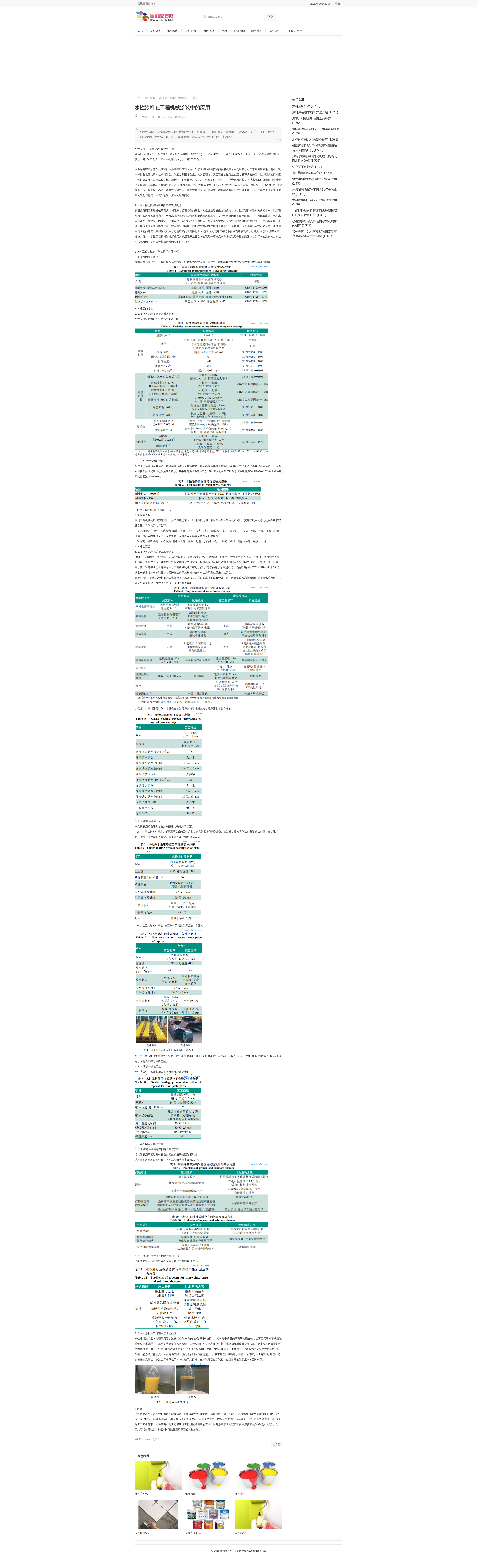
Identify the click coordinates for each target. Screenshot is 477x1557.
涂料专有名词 (193, 1532)
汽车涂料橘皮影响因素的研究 (311, 118)
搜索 (270, 16)
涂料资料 (274, 30)
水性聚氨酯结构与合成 (307, 172)
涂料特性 (240, 1532)
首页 (140, 30)
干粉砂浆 (293, 30)
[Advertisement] (238, 65)
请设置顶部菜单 (147, 3)
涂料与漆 (190, 1493)
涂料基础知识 (301, 106)
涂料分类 (155, 30)
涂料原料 (209, 30)
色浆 (224, 30)
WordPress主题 (257, 1550)
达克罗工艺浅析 (302, 166)
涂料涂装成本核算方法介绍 (310, 112)
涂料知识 (190, 30)
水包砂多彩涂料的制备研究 (310, 139)
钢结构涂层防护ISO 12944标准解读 (315, 129)
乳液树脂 (239, 30)
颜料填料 (256, 30)
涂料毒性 (240, 1493)
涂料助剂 (173, 30)
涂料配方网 (226, 1550)
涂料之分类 (142, 1493)
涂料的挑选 (142, 1532)
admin (145, 117)
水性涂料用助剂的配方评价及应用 (314, 179)
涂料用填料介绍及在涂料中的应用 (314, 200)
